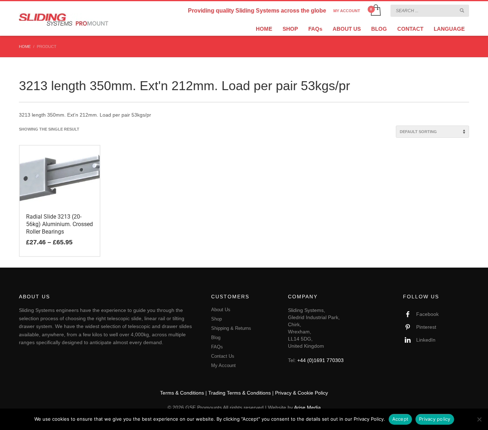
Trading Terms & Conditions (239, 393)
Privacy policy (434, 419)
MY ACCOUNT (346, 11)
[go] (461, 10)
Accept (400, 419)
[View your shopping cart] (375, 11)
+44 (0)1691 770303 (320, 360)
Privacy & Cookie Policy (301, 393)
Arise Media (307, 407)
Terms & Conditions (182, 393)
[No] (479, 419)
